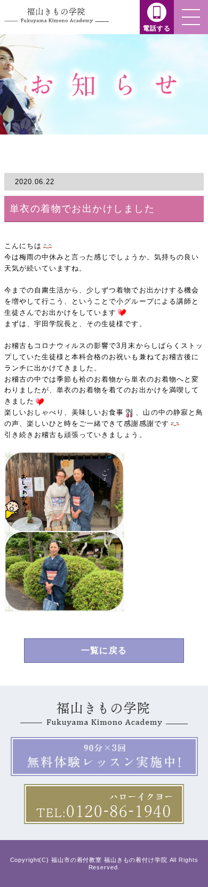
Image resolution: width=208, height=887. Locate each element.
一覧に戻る (104, 650)
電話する (157, 28)
